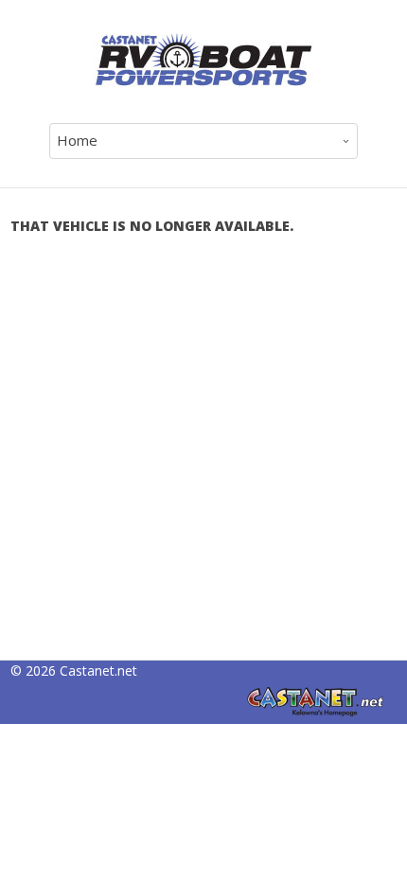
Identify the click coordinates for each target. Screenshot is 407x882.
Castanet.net (98, 670)
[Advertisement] (203, 456)
